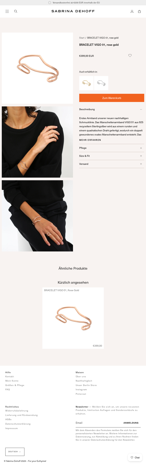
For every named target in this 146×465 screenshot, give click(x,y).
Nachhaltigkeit (84, 380)
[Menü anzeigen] (7, 11)
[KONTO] (132, 11)
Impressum (11, 428)
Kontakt (9, 376)
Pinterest (81, 393)
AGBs (8, 419)
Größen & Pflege (15, 385)
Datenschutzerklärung (18, 423)
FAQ (7, 389)
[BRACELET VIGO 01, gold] (86, 89)
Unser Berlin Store (86, 385)
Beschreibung (87, 109)
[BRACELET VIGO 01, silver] (101, 89)
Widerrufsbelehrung (16, 410)
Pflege (83, 148)
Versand (83, 164)
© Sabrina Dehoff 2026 (15, 461)
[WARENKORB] (139, 11)
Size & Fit (84, 156)
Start (81, 38)
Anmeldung (131, 422)
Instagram (81, 389)
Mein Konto (12, 380)
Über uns (81, 376)
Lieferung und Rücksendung (21, 415)
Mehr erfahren (90, 140)
